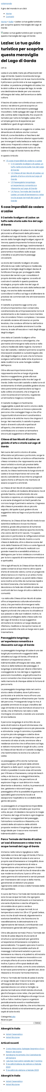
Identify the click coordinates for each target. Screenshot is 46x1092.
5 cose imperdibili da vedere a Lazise (24, 160)
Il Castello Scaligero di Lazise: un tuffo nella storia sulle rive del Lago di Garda (27, 166)
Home (9, 13)
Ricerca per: (7, 1019)
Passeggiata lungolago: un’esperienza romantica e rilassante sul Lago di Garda (24, 185)
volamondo (6, 3)
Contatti (10, 16)
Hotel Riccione (13, 1037)
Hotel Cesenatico (14, 1034)
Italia (11, 21)
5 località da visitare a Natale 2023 (22, 1070)
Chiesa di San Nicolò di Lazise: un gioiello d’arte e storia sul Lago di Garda (27, 176)
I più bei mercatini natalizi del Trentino (24, 1061)
